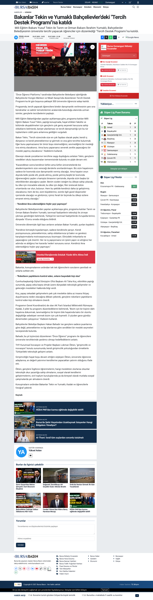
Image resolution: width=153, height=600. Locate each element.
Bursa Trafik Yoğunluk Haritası (70, 564)
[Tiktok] (41, 568)
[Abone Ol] (132, 37)
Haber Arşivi (64, 574)
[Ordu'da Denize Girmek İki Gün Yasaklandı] (82, 475)
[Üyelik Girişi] (137, 2)
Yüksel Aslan (35, 450)
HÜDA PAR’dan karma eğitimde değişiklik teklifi (80, 510)
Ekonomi (97, 7)
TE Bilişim (135, 584)
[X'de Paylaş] (106, 37)
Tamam (105, 590)
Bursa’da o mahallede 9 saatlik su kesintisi (104, 595)
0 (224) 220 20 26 (109, 84)
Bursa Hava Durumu (66, 559)
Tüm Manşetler (65, 569)
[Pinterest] (24, 568)
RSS (19, 584)
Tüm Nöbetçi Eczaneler (120, 96)
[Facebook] (16, 568)
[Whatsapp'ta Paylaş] (111, 37)
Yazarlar (46, 2)
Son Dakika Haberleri (67, 571)
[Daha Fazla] (115, 37)
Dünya (106, 7)
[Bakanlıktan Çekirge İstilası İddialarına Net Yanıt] (28, 500)
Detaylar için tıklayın (118, 169)
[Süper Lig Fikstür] (136, 177)
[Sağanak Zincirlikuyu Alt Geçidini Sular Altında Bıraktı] (55, 475)
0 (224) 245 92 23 (109, 70)
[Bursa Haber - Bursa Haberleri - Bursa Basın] (26, 7)
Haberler (18, 12)
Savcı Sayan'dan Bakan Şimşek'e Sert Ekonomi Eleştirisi (25, 486)
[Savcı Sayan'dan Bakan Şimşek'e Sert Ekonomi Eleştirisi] (28, 475)
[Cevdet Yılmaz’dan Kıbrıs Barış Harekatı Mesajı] (55, 500)
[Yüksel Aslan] (21, 452)
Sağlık (118, 559)
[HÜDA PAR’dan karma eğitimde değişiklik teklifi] (82, 500)
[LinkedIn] (32, 568)
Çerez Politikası (94, 590)
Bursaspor (77, 7)
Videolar (35, 2)
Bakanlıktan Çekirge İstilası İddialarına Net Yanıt (27, 510)
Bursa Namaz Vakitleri (67, 561)
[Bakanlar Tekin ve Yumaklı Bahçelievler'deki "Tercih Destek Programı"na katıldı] (55, 67)
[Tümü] (136, 104)
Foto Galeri (22, 2)
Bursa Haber (66, 7)
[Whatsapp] (16, 572)
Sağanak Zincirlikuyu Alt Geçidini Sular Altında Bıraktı (54, 485)
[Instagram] (28, 568)
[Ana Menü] (138, 7)
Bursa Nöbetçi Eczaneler (68, 556)
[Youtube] (37, 568)
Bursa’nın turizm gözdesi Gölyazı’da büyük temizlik (54, 595)
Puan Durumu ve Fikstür (68, 566)
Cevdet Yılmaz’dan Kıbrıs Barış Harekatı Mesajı (55, 510)
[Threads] (45, 568)
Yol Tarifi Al (122, 70)
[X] (20, 568)
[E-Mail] (30, 455)
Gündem (88, 7)
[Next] (49, 568)
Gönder (21, 545)
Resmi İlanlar (58, 2)
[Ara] (134, 7)
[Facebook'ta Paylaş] (102, 37)
